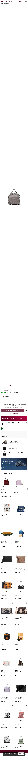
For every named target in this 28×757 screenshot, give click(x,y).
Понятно (21, 753)
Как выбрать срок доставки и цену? (14, 407)
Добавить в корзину (12, 410)
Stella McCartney (6, 2)
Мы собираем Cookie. (10, 753)
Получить (21, 418)
